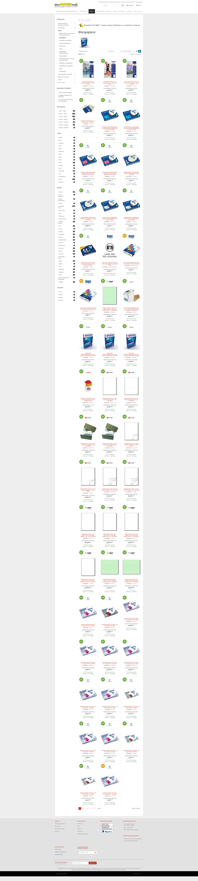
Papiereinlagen (63, 56)
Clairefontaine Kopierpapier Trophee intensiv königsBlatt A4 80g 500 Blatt (110, 128)
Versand (124, 869)
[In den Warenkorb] (95, 852)
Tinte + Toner (137, 11)
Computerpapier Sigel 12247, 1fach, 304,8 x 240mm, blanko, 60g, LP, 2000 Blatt (110, 309)
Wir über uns (57, 826)
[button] (136, 51)
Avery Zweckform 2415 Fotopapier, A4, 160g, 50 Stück (88, 83)
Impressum (80, 831)
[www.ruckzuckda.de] (69, 5)
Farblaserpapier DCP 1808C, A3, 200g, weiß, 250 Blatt (109, 663)
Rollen (60, 68)
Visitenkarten (62, 71)
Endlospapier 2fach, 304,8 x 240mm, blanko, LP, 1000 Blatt (131, 445)
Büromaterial (83, 11)
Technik (129, 11)
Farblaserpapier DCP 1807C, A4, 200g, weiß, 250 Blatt (131, 619)
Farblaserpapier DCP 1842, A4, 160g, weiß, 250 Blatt (110, 793)
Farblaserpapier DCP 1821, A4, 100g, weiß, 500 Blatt (88, 707)
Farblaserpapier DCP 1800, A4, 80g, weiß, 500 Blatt (88, 625)
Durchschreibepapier (64, 43)
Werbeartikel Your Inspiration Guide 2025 (133, 838)
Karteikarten (62, 46)
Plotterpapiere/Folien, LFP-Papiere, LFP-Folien (66, 59)
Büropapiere (62, 37)
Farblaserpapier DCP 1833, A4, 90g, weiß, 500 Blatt (88, 751)
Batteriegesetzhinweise (83, 833)
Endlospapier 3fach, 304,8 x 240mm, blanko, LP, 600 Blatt (110, 489)
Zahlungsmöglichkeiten (60, 823)
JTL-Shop (140, 873)
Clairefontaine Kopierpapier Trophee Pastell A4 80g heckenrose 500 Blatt (88, 173)
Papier (91, 11)
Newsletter (57, 831)
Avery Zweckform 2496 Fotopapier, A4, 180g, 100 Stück (110, 83)
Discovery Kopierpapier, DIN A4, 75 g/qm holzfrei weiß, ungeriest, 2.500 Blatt (131, 309)
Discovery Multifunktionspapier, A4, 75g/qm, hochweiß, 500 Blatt (88, 354)
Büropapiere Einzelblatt (65, 40)
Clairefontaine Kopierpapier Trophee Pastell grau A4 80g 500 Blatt (131, 173)
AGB (79, 826)
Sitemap (79, 828)
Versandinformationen (60, 828)
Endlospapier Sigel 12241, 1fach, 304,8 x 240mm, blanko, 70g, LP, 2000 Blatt (88, 535)
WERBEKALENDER (59, 854)
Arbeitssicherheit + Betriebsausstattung (66, 11)
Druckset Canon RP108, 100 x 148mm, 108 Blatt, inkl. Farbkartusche (88, 399)
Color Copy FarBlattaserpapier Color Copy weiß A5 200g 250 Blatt (110, 264)
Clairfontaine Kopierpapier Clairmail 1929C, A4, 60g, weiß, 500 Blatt (88, 264)
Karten (61, 49)
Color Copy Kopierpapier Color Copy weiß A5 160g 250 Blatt (131, 263)
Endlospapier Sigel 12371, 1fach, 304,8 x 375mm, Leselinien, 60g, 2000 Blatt (109, 580)
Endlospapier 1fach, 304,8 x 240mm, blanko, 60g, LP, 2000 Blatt (109, 399)
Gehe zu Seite (136, 808)
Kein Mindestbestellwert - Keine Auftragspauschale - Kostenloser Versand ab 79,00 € (117, 2)
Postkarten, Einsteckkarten (66, 63)
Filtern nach (83, 51)
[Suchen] (122, 5)
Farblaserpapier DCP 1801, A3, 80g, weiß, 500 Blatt (110, 625)
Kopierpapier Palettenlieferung (63, 52)
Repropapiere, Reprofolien (66, 66)
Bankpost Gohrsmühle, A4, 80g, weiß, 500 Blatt (88, 121)
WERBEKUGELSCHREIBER (60, 852)
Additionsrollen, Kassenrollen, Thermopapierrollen (67, 34)
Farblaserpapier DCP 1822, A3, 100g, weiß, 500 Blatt (131, 707)
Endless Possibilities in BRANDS (131, 840)
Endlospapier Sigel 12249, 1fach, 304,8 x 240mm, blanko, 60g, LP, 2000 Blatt (131, 535)
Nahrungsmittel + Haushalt (103, 11)
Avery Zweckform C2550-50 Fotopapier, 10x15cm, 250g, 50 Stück (131, 83)
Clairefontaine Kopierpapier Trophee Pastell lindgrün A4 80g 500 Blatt (109, 219)
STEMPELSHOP (58, 849)
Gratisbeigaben (139, 2)
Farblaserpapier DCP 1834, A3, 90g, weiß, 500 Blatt (131, 751)
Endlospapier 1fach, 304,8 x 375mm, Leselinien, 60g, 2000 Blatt (88, 445)
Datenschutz (80, 823)
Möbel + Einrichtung (118, 11)
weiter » (99, 808)
